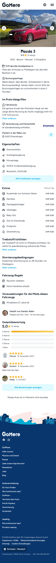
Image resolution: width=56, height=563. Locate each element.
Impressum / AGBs (10, 540)
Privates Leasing (9, 527)
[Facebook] (3, 439)
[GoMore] (11, 5)
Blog (4, 475)
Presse (5, 459)
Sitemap (6, 544)
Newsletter (7, 467)
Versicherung (8, 507)
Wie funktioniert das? (11, 491)
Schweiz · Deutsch (16, 549)
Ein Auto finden (9, 487)
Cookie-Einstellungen (21, 544)
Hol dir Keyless (8, 503)
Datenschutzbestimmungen (33, 540)
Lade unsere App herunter (13, 463)
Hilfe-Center (7, 451)
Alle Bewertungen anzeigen (28, 387)
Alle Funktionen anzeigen (28, 178)
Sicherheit (6, 511)
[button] (28, 134)
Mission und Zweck (10, 455)
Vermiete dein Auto (10, 499)
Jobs (4, 471)
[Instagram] (8, 439)
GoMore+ (6, 495)
